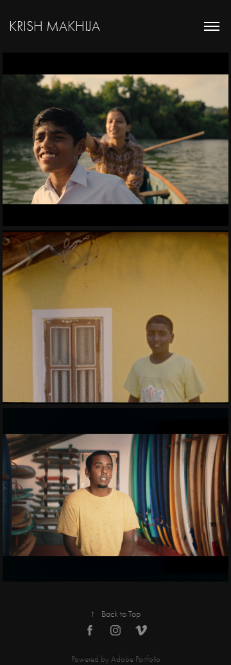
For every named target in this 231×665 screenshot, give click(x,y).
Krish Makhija (54, 26)
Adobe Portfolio (135, 659)
